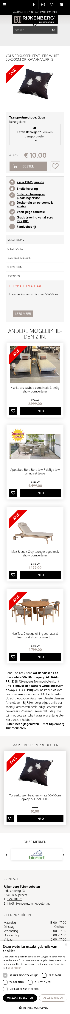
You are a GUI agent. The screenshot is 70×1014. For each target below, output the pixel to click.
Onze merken (35, 842)
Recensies (13, 276)
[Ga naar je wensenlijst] (52, 4)
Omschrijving (15, 239)
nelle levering (28, 188)
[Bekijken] (61, 4)
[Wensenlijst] (52, 4)
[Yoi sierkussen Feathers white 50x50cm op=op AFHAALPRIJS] (35, 87)
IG (43, 4)
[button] (35, 1007)
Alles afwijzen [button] (53, 997)
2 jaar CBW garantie (30, 182)
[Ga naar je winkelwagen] (61, 4)
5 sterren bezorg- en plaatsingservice (31, 196)
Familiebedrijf (26, 227)
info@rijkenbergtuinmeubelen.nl (28, 903)
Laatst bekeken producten (35, 745)
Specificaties (15, 248)
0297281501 (14, 899)
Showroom (14, 266)
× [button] (65, 944)
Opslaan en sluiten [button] (20, 997)
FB (33, 4)
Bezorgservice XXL (18, 257)
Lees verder (14, 967)
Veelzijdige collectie (31, 212)
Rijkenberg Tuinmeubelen (22, 886)
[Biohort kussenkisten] (37, 854)
